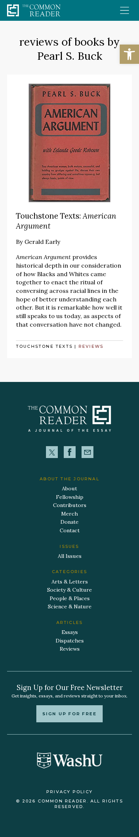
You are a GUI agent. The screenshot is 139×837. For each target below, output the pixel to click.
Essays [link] (70, 632)
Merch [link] (69, 513)
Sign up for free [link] (69, 713)
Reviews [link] (91, 346)
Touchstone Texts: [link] (66, 221)
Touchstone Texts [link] (44, 346)
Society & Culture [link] (69, 589)
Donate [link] (69, 522)
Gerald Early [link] (42, 241)
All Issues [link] (70, 556)
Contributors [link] (69, 505)
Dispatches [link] (70, 640)
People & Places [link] (70, 598)
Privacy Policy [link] (69, 791)
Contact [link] (70, 530)
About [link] (69, 488)
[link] (129, 54)
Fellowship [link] (69, 497)
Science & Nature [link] (70, 606)
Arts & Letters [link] (70, 581)
